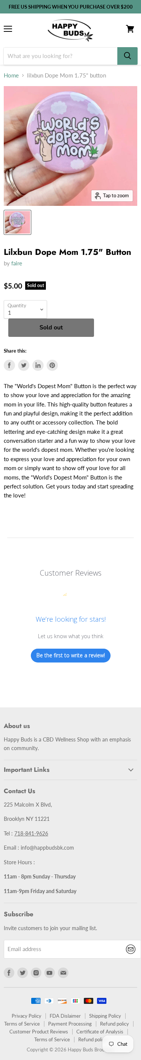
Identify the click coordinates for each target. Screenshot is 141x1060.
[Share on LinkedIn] (38, 365)
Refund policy (114, 1024)
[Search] (127, 56)
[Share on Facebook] (9, 365)
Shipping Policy (105, 1016)
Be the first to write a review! (70, 655)
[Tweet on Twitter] (23, 365)
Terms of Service (22, 1024)
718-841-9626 (31, 833)
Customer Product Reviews (38, 1032)
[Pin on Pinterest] (52, 365)
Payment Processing (70, 1024)
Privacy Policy (26, 1016)
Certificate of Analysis (99, 1032)
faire (16, 263)
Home (11, 75)
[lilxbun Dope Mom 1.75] (17, 222)
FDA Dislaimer (65, 1016)
